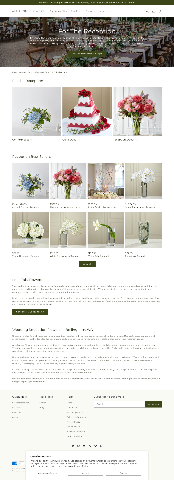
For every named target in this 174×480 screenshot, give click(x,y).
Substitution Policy (76, 431)
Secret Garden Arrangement (102, 207)
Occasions (17, 407)
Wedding (23, 72)
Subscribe (153, 404)
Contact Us (72, 407)
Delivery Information (76, 417)
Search (42, 403)
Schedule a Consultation (30, 311)
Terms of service (74, 436)
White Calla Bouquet (98, 256)
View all (87, 264)
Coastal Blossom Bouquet (25, 207)
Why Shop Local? (75, 412)
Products (16, 412)
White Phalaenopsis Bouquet (140, 207)
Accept (85, 473)
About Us (16, 417)
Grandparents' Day (21, 403)
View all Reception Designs (87, 53)
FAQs (69, 403)
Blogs (42, 407)
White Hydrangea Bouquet (26, 256)
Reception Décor (123, 139)
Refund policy (73, 426)
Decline (123, 473)
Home (14, 72)
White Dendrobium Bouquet (64, 256)
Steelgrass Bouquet (135, 256)
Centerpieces (20, 139)
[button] (76, 11)
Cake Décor (69, 139)
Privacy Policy (81, 466)
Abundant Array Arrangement (65, 207)
